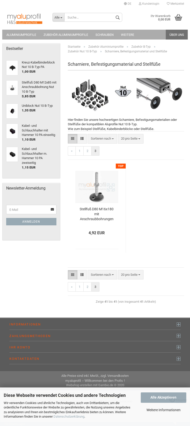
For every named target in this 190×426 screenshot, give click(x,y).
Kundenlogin (150, 3)
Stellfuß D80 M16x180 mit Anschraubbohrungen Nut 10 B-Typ (97, 214)
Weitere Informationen (163, 410)
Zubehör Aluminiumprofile (66, 35)
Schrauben (104, 35)
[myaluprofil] (25, 18)
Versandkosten (118, 376)
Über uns (176, 35)
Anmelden (31, 221)
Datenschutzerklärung (68, 416)
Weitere (127, 35)
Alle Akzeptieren (163, 397)
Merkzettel (177, 3)
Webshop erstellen (79, 385)
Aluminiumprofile (21, 35)
